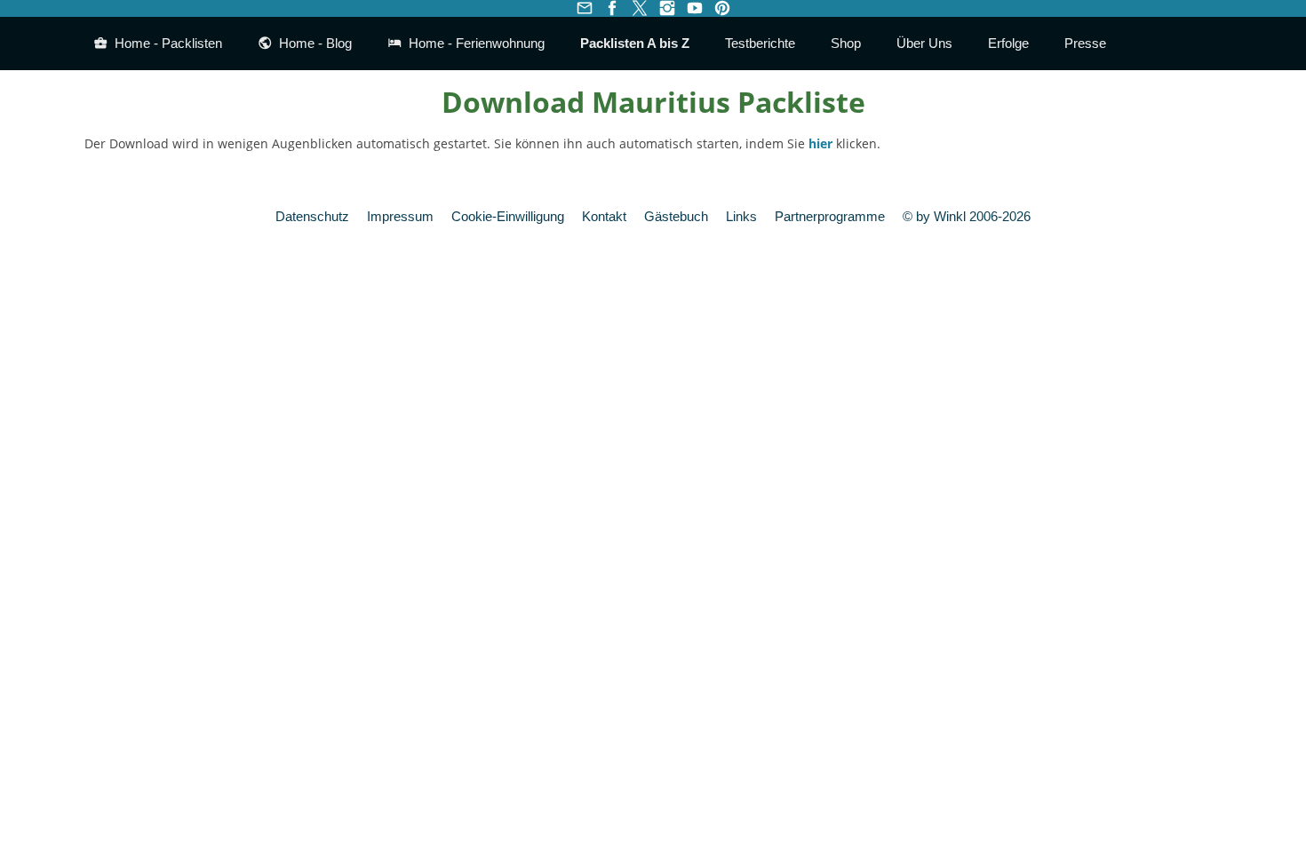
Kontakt (604, 216)
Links (741, 216)
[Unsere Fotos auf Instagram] (666, 8)
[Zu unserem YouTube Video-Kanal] (694, 8)
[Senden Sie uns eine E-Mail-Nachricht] (584, 8)
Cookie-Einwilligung (507, 216)
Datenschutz (312, 216)
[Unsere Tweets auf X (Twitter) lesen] (639, 8)
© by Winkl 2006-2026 (967, 216)
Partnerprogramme (830, 216)
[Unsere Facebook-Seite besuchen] (611, 8)
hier (820, 143)
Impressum (400, 216)
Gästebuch (676, 216)
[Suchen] (1205, 43)
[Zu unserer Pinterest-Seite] (722, 8)
